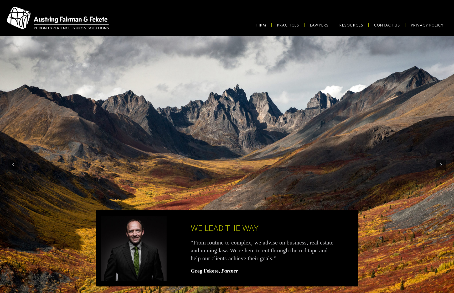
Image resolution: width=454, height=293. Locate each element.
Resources (351, 25)
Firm (261, 25)
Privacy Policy (427, 25)
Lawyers (319, 25)
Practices (288, 25)
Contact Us (387, 25)
